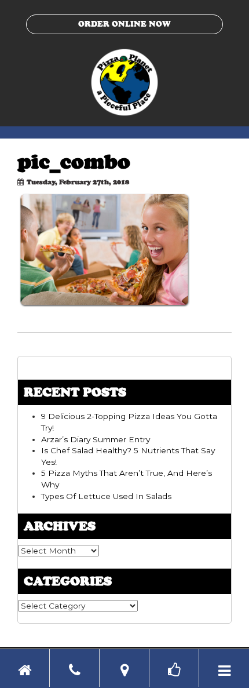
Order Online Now (124, 23)
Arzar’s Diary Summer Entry (95, 439)
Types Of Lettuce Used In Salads (106, 496)
